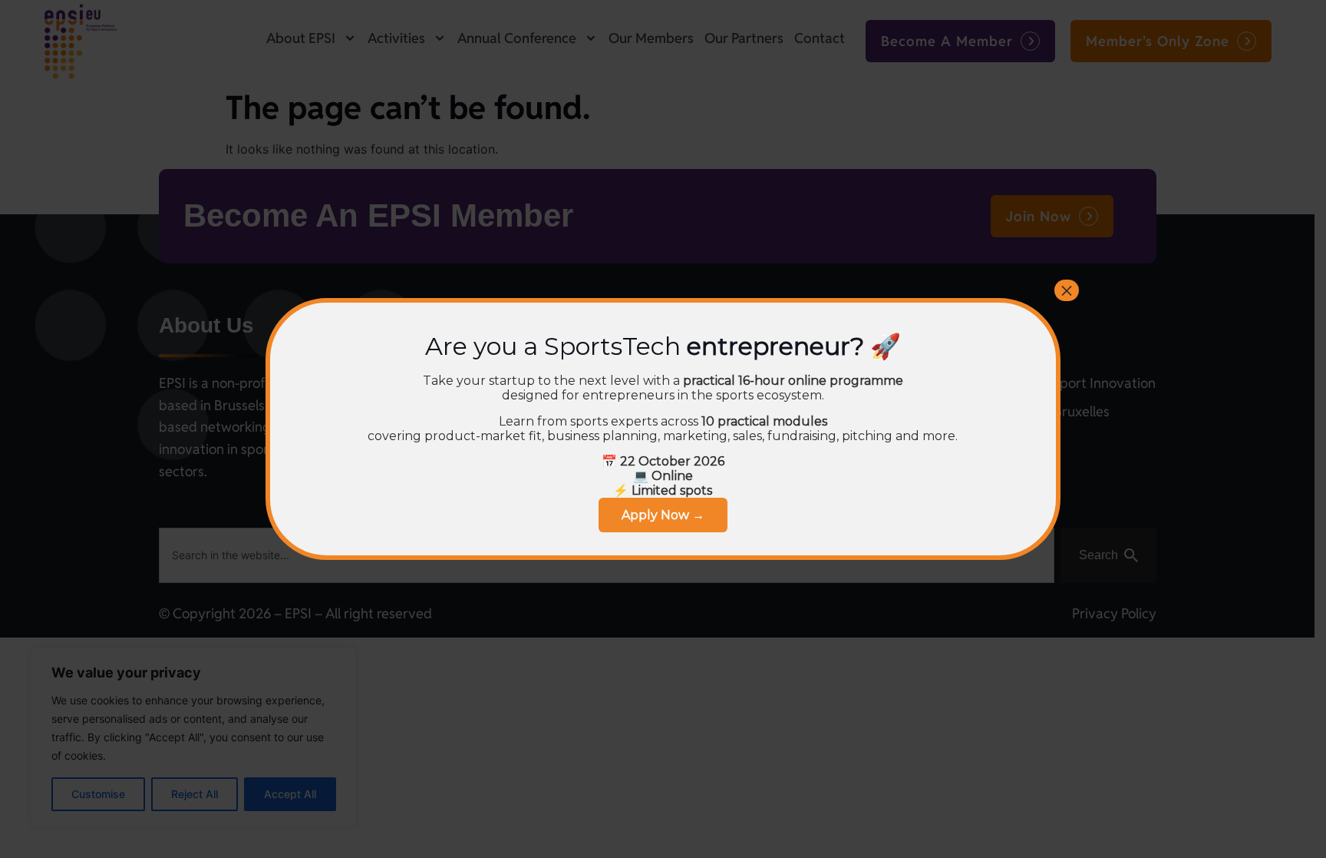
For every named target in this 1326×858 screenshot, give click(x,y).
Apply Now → (663, 515)
